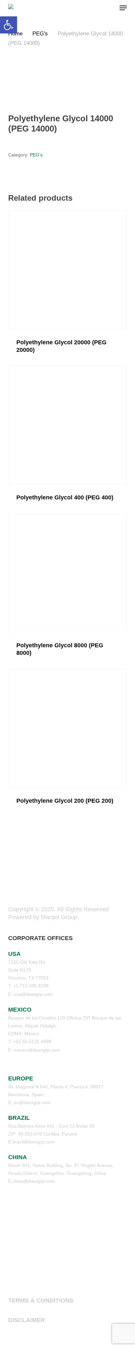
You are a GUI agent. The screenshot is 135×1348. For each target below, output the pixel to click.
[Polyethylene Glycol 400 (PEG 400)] (67, 425)
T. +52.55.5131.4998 (29, 1041)
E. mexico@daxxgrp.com (34, 1050)
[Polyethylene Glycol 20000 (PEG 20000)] (67, 269)
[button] (123, 8)
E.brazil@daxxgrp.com (31, 1141)
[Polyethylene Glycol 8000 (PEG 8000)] (67, 573)
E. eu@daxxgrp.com (29, 1102)
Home (15, 33)
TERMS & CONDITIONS (40, 1300)
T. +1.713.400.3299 (28, 985)
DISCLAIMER (26, 1320)
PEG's (40, 33)
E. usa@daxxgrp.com (30, 994)
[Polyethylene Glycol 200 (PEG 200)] (67, 728)
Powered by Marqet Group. (43, 917)
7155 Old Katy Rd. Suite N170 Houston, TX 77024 (28, 969)
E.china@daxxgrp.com (31, 1181)
